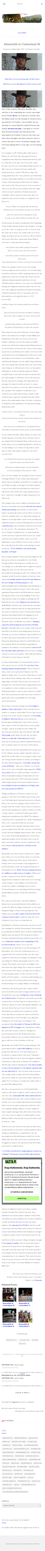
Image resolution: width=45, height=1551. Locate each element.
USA (16, 1484)
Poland (35, 1340)
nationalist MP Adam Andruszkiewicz (27, 1096)
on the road (9, 1466)
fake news (8, 1456)
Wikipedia (38, 1280)
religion (7, 1474)
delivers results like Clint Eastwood (15, 738)
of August (16, 1027)
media (15, 1463)
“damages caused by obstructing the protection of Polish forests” (21, 624)
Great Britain (9, 1459)
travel (36, 1481)
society (7, 1477)
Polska (17, 1470)
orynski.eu (7, 1365)
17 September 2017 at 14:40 (10, 1367)
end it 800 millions (25, 1048)
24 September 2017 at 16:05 (10, 1381)
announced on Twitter (20, 1225)
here (15, 116)
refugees (28, 1470)
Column (22, 33)
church (32, 1441)
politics (22, 1343)
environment (22, 1452)
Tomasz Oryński (33, 49)
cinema (6, 1445)
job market (34, 1459)
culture (7, 1449)
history (22, 1459)
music (37, 1463)
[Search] (41, 4)
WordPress (35, 1544)
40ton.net (7, 1438)
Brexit (6, 1441)
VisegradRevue (28, 1484)
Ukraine (7, 1484)
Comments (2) (22, 1334)
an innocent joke (15, 128)
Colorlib (21, 1544)
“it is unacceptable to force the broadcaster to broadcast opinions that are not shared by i (22, 1068)
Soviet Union (20, 1477)
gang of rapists (13, 1243)
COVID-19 (17, 1445)
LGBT (6, 1463)
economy (35, 1449)
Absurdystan (20, 1438)
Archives (5, 1501)
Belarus (33, 1438)
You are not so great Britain (15, 1492)
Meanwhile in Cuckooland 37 (28, 1411)
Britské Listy (11, 1340)
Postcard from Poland (14, 1408)
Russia (18, 1474)
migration (26, 1463)
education (8, 1452)
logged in (15, 1402)
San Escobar (8, 526)
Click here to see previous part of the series (22, 79)
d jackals (23, 669)
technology (24, 1481)
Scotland (30, 1474)
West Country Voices (12, 1488)
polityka (7, 1470)
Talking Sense (9, 1481)
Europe (35, 1452)
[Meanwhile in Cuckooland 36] (22, 61)
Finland (19, 1456)
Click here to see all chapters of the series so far (22, 84)
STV (30, 1477)
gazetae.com (32, 1456)
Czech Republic (21, 1449)
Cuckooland (24, 1340)
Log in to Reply (19, 1365)
